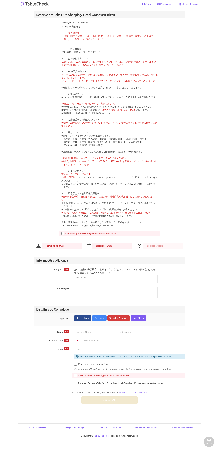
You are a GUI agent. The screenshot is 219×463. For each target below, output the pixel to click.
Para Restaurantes (37, 427)
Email (63, 348)
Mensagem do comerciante (74, 22)
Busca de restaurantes (182, 427)
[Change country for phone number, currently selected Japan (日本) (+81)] (78, 340)
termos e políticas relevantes (133, 392)
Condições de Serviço (73, 427)
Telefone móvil (58, 340)
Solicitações (63, 288)
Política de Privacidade (109, 427)
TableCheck (138, 318)
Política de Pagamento (146, 427)
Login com (64, 318)
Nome (62, 331)
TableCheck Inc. (101, 435)
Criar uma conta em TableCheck (94, 364)
